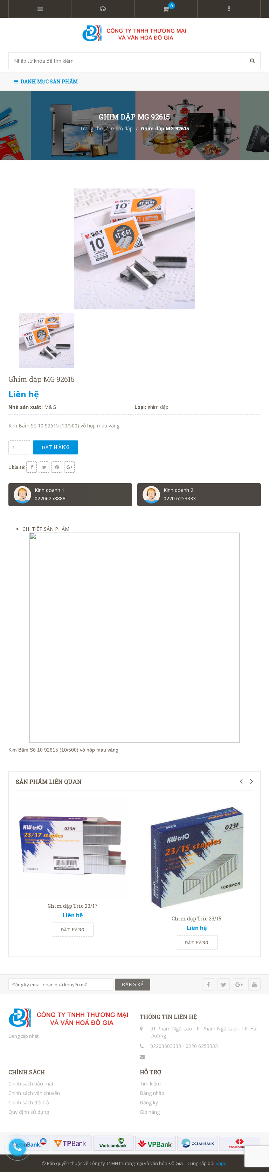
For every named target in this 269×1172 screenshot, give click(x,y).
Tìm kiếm (150, 1083)
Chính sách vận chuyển (34, 1093)
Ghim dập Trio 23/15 (196, 918)
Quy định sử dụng (28, 1112)
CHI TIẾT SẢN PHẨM (45, 529)
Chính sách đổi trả (28, 1102)
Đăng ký (149, 1102)
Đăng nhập (152, 1093)
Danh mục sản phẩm (49, 81)
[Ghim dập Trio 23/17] (72, 847)
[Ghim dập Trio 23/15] (196, 854)
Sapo (221, 1163)
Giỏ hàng (150, 1112)
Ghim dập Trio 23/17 (73, 906)
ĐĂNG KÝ (132, 984)
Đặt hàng (55, 447)
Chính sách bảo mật (31, 1083)
